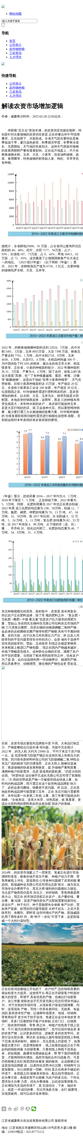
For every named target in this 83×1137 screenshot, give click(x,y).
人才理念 (15, 57)
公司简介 (15, 45)
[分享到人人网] (27, 1109)
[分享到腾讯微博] (21, 1109)
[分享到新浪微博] (16, 1109)
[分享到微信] (33, 1109)
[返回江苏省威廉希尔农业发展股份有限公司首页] (3, 7)
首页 (12, 41)
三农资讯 (15, 53)
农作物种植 (17, 49)
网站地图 (15, 13)
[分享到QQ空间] (10, 1109)
